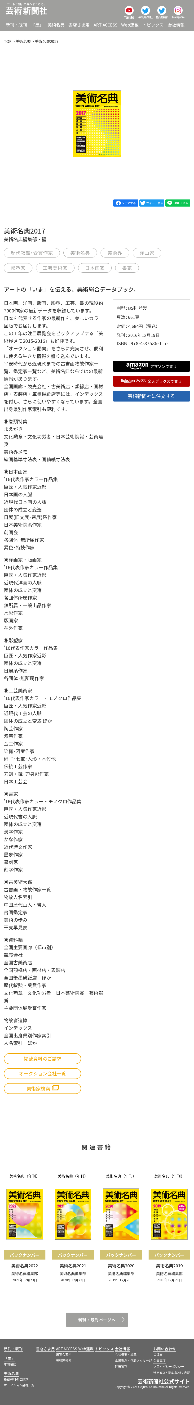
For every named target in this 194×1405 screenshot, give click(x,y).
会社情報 (176, 25)
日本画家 (95, 267)
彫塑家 (18, 267)
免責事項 (159, 1360)
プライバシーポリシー (168, 1366)
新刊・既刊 (16, 25)
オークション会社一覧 (42, 1073)
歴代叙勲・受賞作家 (32, 252)
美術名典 (56, 25)
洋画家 (147, 252)
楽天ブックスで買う (165, 381)
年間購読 (10, 1364)
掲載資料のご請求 (43, 1058)
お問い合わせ (164, 1348)
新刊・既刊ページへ (97, 1320)
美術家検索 (63, 1360)
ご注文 (158, 1354)
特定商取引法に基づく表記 (171, 1372)
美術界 (114, 252)
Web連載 (130, 25)
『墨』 (37, 25)
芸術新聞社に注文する (151, 396)
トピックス (152, 25)
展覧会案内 (63, 1354)
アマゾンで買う (163, 366)
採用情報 (121, 1366)
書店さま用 (79, 25)
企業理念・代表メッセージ (133, 1360)
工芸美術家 (55, 267)
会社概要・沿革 (126, 1354)
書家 (127, 267)
